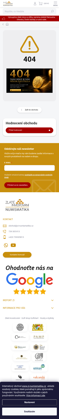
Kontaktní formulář (17, 255)
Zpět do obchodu (31, 110)
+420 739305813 (16, 237)
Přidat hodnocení (15, 130)
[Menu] (55, 3)
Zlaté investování (12, 318)
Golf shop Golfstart (30, 318)
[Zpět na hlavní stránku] (29, 80)
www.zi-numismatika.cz (34, 386)
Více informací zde (35, 395)
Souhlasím (29, 411)
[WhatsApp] (5, 244)
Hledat (52, 11)
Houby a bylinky (47, 318)
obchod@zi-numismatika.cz (21, 226)
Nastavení (29, 402)
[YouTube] (13, 244)
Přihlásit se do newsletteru (17, 185)
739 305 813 (14, 231)
